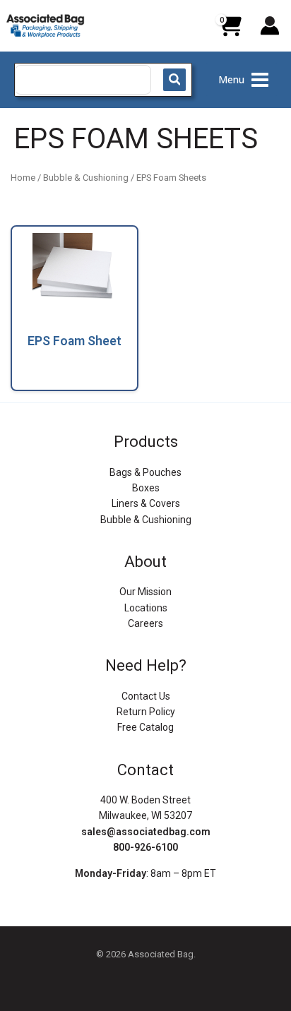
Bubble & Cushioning (86, 177)
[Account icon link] (270, 25)
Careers (145, 623)
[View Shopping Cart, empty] (229, 31)
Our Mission (145, 591)
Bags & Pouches (145, 472)
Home (23, 177)
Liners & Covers (146, 503)
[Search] (174, 79)
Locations (145, 608)
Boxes (146, 487)
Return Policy (146, 711)
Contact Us (145, 696)
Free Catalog (145, 727)
